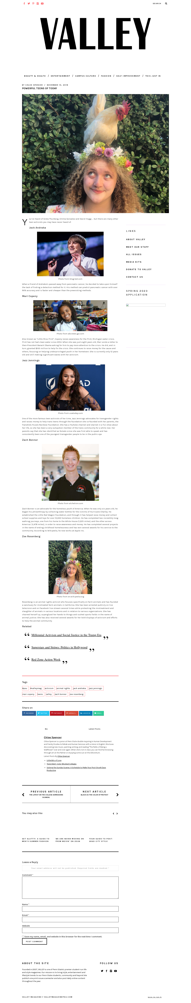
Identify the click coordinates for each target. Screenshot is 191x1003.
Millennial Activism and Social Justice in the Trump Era (66, 635)
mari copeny (28, 694)
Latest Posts (94, 729)
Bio (46, 729)
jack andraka (79, 688)
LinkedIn (86, 713)
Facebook (29, 713)
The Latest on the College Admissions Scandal (46, 794)
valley (49, 694)
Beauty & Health (35, 76)
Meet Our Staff (137, 247)
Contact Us (134, 277)
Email (99, 713)
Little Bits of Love (54, 760)
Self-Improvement (128, 76)
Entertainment (60, 76)
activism (49, 688)
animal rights (63, 688)
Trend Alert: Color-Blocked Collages (61, 764)
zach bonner (61, 694)
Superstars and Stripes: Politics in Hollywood (59, 647)
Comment (27, 875)
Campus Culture (85, 76)
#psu (24, 688)
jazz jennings (95, 688)
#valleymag (36, 688)
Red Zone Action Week (45, 659)
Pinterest (57, 713)
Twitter (43, 713)
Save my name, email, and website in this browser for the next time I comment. (63, 936)
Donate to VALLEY (139, 269)
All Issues (134, 254)
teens (40, 694)
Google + (72, 713)
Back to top (154, 997)
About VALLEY (135, 239)
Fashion (106, 76)
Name (25, 904)
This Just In (153, 76)
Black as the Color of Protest (94, 793)
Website (26, 926)
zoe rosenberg (76, 694)
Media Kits (134, 262)
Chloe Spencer (63, 756)
